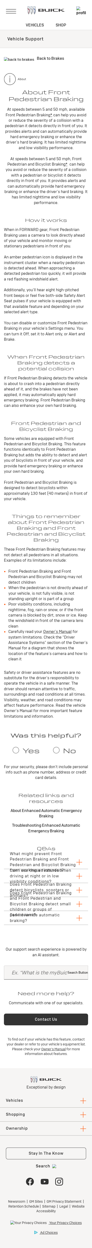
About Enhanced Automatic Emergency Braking (46, 813)
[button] (51, 115)
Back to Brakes (50, 58)
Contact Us (46, 1019)
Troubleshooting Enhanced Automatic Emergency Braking (46, 828)
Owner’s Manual (57, 631)
